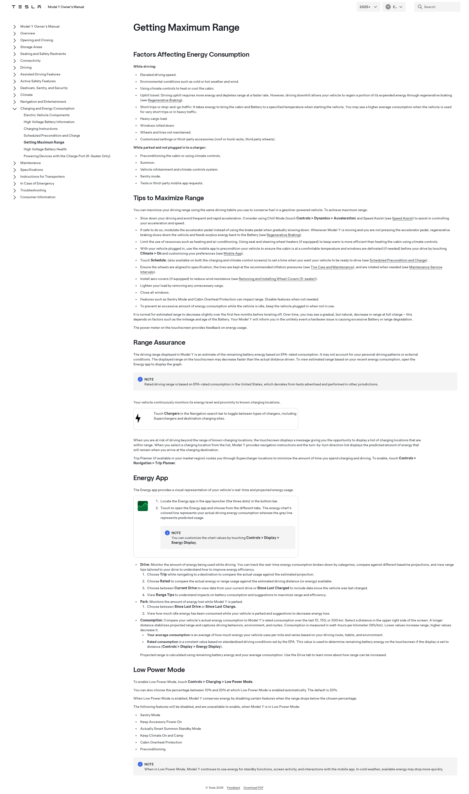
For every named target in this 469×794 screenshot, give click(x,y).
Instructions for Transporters (42, 176)
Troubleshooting (33, 190)
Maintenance (30, 163)
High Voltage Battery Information (49, 122)
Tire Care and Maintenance (332, 267)
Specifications (31, 170)
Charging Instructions (41, 129)
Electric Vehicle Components (47, 115)
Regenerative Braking (164, 100)
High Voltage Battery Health (45, 149)
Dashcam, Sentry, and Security (44, 88)
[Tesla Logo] (26, 7)
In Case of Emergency (37, 183)
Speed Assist (402, 218)
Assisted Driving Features (40, 74)
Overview (27, 33)
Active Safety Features (38, 81)
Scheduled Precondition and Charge (398, 260)
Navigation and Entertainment (43, 101)
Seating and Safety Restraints (43, 54)
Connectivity (30, 60)
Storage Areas (31, 47)
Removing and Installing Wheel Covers (277, 279)
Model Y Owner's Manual (66, 7)
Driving (26, 67)
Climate (26, 95)
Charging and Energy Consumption (47, 108)
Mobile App (233, 253)
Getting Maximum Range (44, 142)
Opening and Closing (36, 40)
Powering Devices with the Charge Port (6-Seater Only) (67, 156)
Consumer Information (37, 197)
